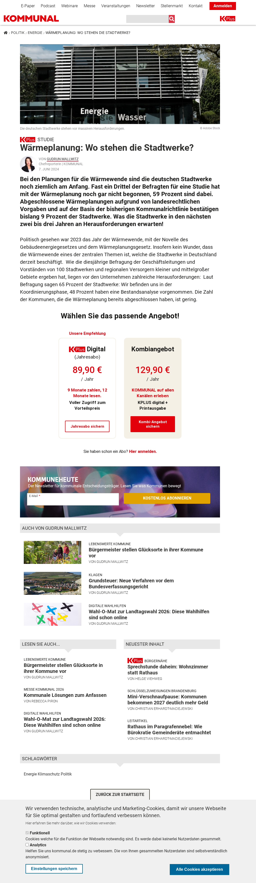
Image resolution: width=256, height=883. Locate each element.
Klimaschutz (49, 774)
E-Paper (28, 5)
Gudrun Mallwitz (62, 159)
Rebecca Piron (45, 701)
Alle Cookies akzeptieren (199, 869)
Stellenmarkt (172, 5)
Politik (17, 32)
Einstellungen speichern (54, 869)
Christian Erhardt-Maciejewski (164, 709)
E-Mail (33, 496)
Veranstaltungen (115, 5)
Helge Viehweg (148, 679)
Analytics (38, 845)
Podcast (48, 5)
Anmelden (223, 5)
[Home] (39, 19)
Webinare (69, 5)
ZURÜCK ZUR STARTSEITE (120, 794)
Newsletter (145, 5)
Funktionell (40, 833)
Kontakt (195, 5)
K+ (223, 19)
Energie (35, 32)
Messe (89, 5)
